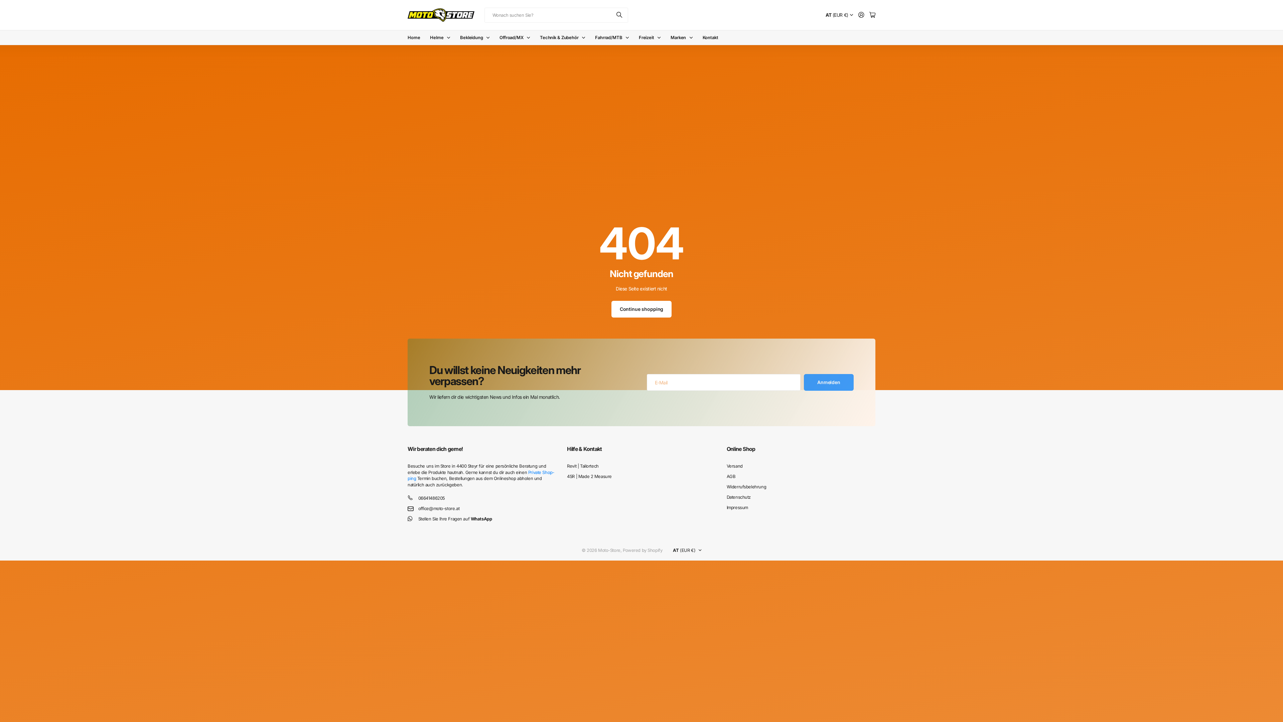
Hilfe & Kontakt (584, 449)
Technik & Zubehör (559, 37)
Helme (436, 37)
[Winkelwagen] (872, 15)
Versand (735, 466)
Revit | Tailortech (582, 466)
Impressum (737, 507)
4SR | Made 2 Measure (589, 476)
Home (414, 37)
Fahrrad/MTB (608, 37)
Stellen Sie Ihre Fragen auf (455, 518)
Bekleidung (471, 37)
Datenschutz (739, 497)
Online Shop (741, 449)
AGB (731, 476)
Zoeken (619, 15)
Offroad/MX (512, 37)
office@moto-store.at (439, 508)
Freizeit (646, 37)
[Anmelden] (861, 15)
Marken (678, 37)
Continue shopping (642, 309)
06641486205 (431, 498)
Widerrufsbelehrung (746, 486)
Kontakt (710, 37)
